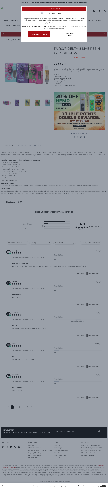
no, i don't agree (71, 34)
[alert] (54, 486)
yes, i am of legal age (39, 34)
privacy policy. (94, 486)
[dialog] (54, 244)
